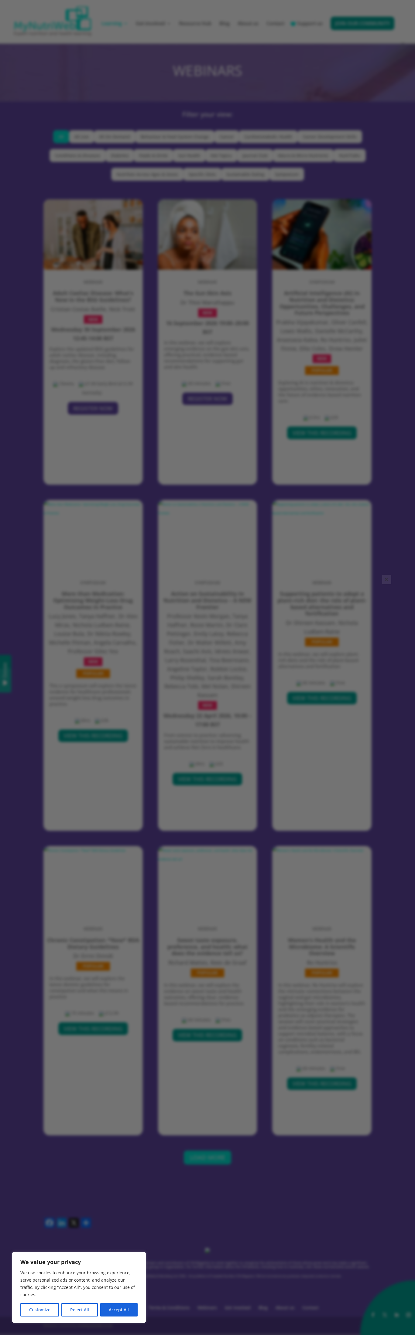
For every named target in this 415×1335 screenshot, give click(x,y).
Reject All (79, 1310)
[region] (79, 1287)
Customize (39, 1310)
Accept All (119, 1310)
